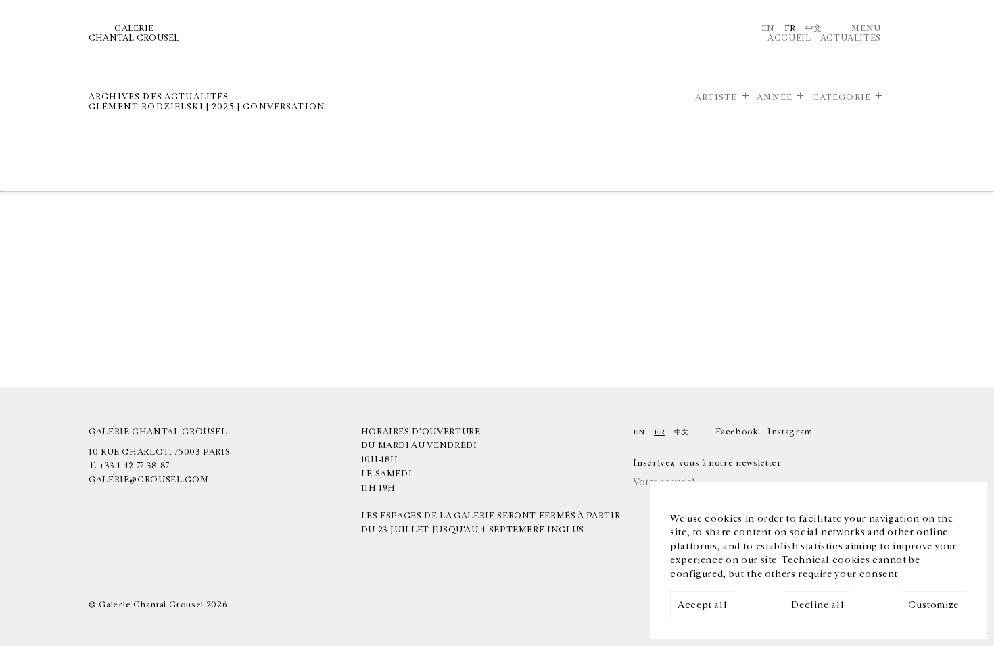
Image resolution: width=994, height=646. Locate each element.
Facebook (736, 431)
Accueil (789, 37)
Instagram (790, 431)
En (768, 28)
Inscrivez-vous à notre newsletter (707, 462)
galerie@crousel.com (148, 479)
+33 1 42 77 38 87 (134, 465)
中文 (813, 28)
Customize (933, 605)
